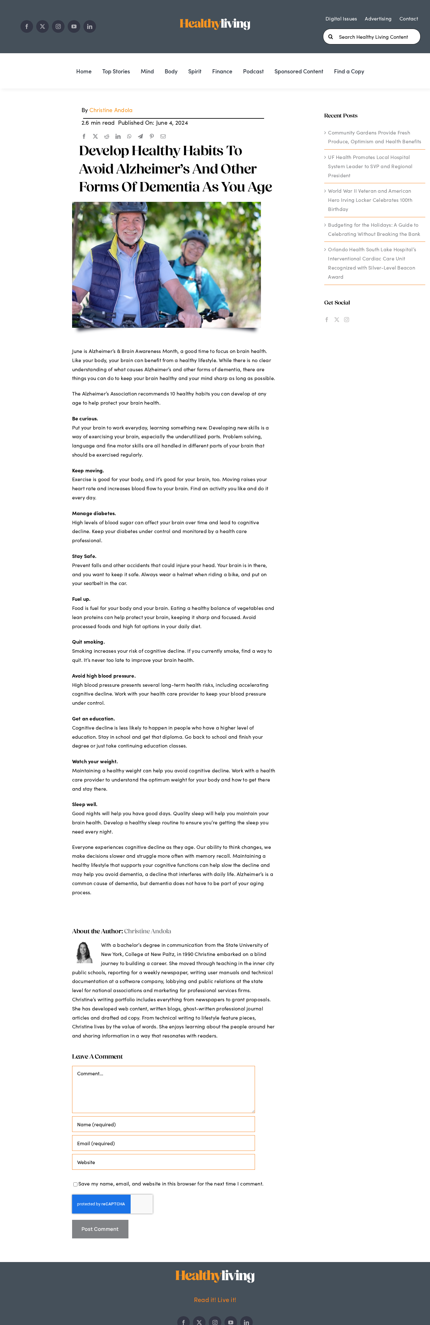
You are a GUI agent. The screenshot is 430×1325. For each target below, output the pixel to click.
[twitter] (42, 26)
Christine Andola (111, 110)
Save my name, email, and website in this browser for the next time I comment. (170, 1183)
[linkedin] (89, 26)
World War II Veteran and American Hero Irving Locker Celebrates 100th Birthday (370, 199)
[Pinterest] (151, 136)
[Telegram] (140, 136)
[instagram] (58, 26)
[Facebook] (84, 136)
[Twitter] (336, 319)
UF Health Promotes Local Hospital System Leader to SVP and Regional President (370, 166)
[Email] (163, 136)
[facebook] (26, 26)
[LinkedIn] (118, 136)
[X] (95, 136)
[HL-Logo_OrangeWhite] (215, 1272)
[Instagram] (346, 319)
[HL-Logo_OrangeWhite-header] (215, 17)
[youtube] (74, 26)
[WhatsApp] (129, 136)
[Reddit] (106, 136)
